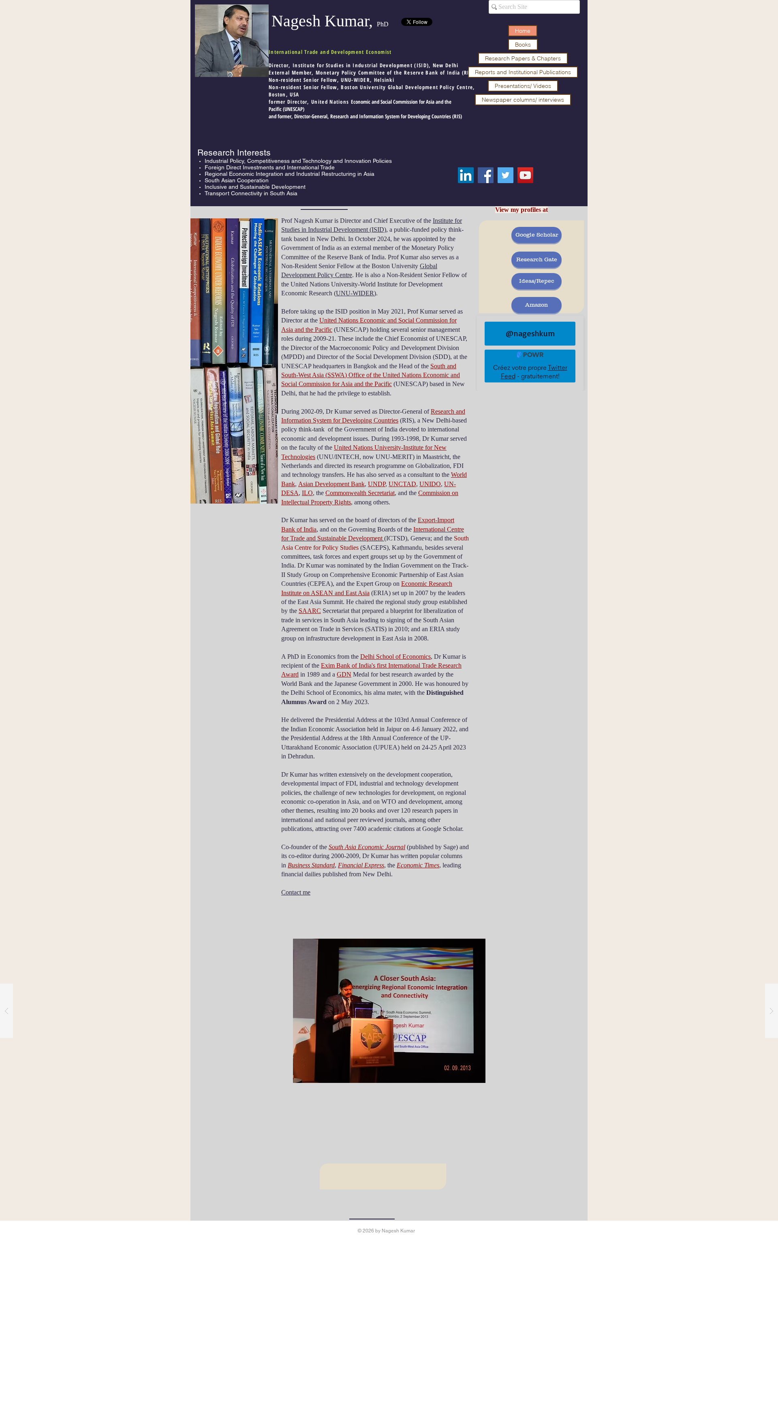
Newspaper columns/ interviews (523, 99)
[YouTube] (525, 175)
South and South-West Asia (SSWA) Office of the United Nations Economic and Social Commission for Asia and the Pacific (370, 375)
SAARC (310, 610)
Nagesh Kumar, (324, 21)
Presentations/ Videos (523, 86)
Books (523, 44)
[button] (389, 1011)
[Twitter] (505, 175)
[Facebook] (486, 175)
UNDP (376, 483)
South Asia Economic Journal (367, 846)
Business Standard (311, 865)
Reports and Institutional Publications (523, 72)
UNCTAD (402, 483)
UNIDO (430, 483)
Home (522, 30)
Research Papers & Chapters (523, 58)
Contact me (295, 892)
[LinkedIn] (466, 175)
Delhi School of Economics (395, 656)
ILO (307, 492)
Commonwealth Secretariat (360, 492)
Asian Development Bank (331, 483)
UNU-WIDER (355, 293)
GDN (344, 674)
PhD (383, 24)
